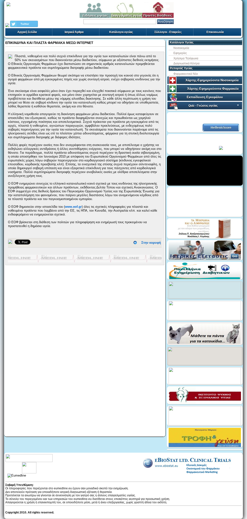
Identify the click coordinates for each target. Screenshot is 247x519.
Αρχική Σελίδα (27, 32)
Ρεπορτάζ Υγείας (181, 68)
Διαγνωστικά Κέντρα (186, 63)
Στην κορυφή (151, 242)
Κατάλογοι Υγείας (181, 42)
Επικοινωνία (215, 32)
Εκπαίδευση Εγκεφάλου (205, 97)
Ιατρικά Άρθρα (74, 32)
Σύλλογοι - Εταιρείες (168, 32)
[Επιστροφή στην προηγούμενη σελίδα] (135, 242)
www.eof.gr (73, 206)
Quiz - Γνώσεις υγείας (203, 105)
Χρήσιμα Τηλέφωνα (185, 58)
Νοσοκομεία (181, 48)
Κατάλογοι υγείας (121, 32)
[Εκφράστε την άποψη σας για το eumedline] (29, 463)
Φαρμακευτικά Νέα (185, 74)
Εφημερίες (180, 53)
